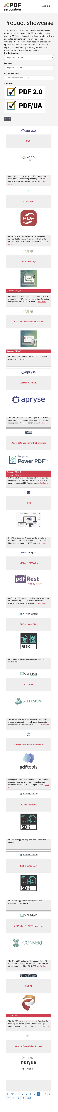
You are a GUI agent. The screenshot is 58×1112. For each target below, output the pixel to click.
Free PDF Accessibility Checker (28, 321)
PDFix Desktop (29, 261)
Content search (11, 73)
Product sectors (11, 53)
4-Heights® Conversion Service (28, 744)
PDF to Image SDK (28, 624)
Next (28, 1098)
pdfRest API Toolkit (28, 563)
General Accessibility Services (28, 1046)
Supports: (8, 83)
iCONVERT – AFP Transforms (28, 926)
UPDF (29, 503)
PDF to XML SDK (28, 866)
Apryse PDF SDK (28, 383)
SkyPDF (29, 986)
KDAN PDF (28, 201)
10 (8, 1098)
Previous (11, 1094)
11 (13, 1098)
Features (8, 63)
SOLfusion (28, 684)
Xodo (28, 141)
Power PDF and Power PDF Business (28, 443)
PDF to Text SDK (29, 805)
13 (23, 1098)
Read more (42, 302)
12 (18, 1098)
